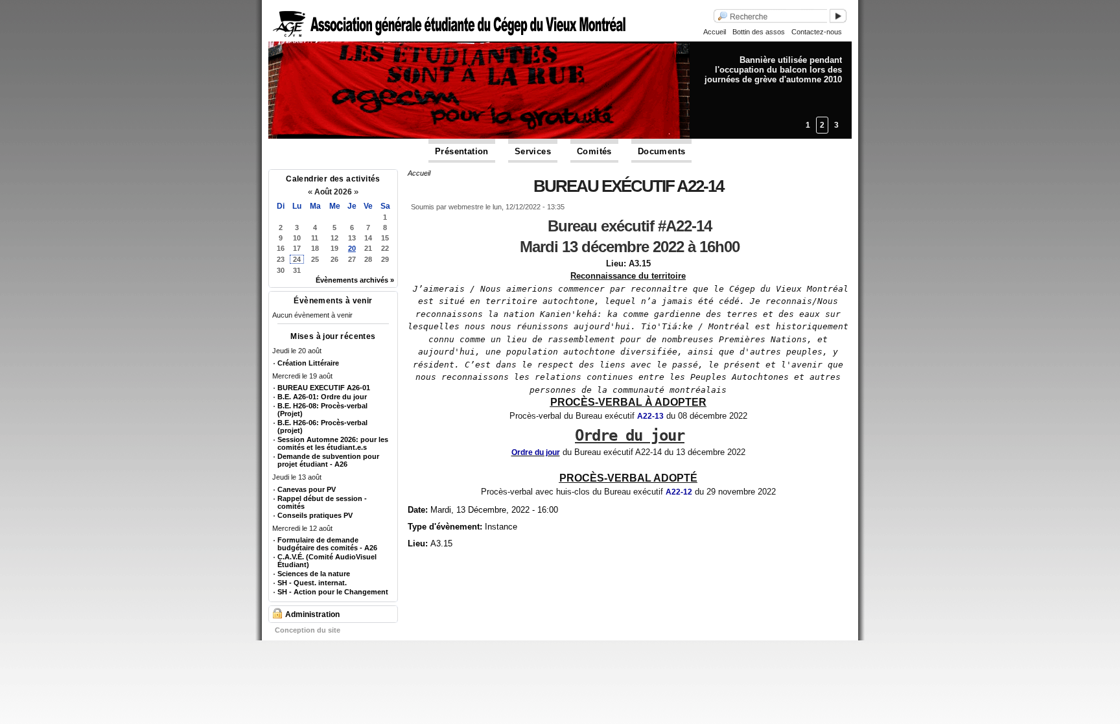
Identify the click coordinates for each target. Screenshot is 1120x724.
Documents (662, 151)
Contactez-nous (816, 32)
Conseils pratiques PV (315, 515)
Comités (594, 151)
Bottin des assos (758, 32)
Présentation (462, 151)
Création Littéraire (308, 363)
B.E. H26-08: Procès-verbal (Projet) (322, 409)
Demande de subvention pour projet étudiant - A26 (328, 460)
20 (352, 248)
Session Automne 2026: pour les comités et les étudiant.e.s (332, 443)
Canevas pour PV (306, 489)
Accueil (714, 32)
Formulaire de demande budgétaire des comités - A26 (327, 544)
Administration (312, 614)
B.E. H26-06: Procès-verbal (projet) (322, 426)
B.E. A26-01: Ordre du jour (322, 397)
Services (533, 151)
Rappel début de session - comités (322, 502)
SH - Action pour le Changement (332, 592)
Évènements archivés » (355, 280)
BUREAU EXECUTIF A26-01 (323, 387)
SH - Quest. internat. (312, 583)
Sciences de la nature (313, 574)
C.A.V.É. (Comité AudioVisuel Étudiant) (327, 560)
